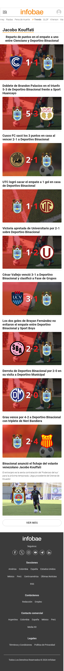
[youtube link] (35, 552)
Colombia (23, 569)
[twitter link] (21, 552)
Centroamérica (31, 576)
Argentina (13, 619)
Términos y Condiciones (20, 645)
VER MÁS (32, 522)
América (12, 569)
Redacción (27, 601)
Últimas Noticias (49, 576)
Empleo (38, 601)
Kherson (53, 19)
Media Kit (32, 627)
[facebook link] (14, 552)
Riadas (8, 19)
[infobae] (32, 12)
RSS (32, 584)
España (34, 569)
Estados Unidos (47, 569)
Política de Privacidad (44, 645)
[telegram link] (42, 552)
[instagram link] (28, 552)
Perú (19, 576)
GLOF (44, 19)
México (10, 576)
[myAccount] (58, 12)
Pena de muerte (21, 19)
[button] (5, 12)
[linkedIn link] (49, 552)
